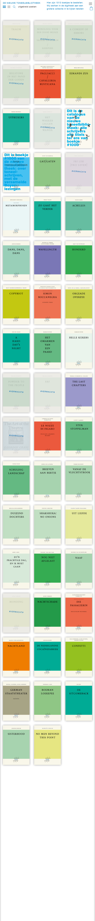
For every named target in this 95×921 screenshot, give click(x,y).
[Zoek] (14, 7)
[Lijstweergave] (9, 6)
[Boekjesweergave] (4, 6)
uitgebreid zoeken (27, 6)
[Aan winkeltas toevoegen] (55, 98)
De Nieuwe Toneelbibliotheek (21, 3)
